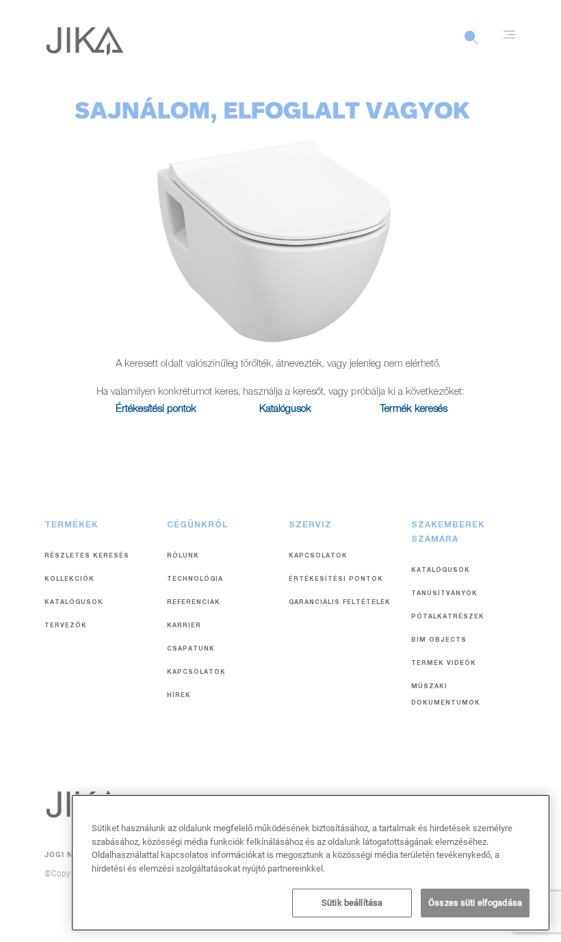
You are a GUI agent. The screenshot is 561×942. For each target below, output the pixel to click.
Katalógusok (285, 409)
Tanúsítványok (444, 594)
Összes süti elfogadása (475, 903)
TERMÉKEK (71, 525)
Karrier (184, 626)
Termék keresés (413, 409)
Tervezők (65, 626)
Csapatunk (191, 649)
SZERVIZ (310, 525)
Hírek (179, 696)
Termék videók (443, 664)
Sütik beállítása (352, 903)
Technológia (195, 580)
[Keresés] (471, 45)
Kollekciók (69, 580)
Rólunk (183, 556)
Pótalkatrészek (447, 617)
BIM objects (439, 641)
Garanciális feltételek (340, 603)
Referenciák (193, 603)
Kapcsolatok (196, 673)
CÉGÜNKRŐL (198, 525)
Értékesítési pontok (156, 409)
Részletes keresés (86, 556)
